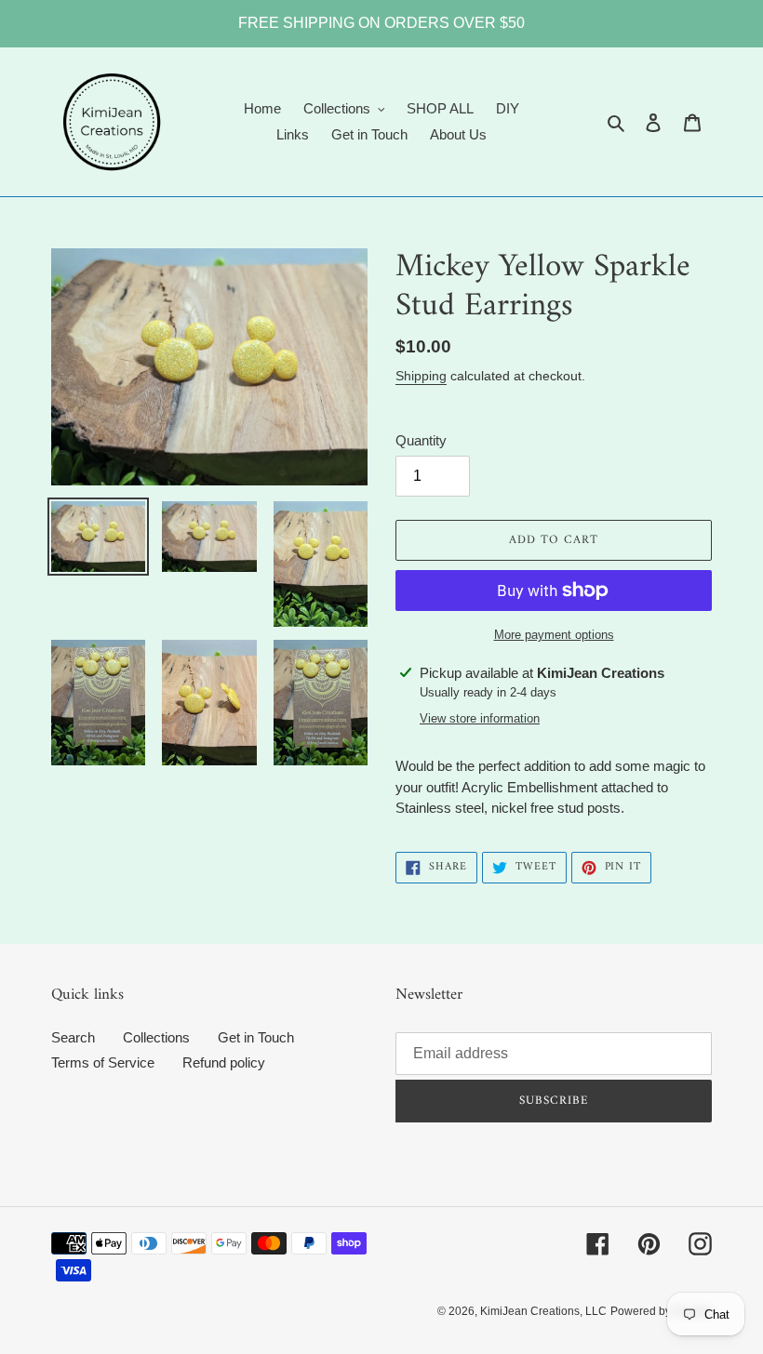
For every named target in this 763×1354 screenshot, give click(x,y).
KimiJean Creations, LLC (543, 1311)
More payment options (554, 635)
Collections (156, 1037)
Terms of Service (102, 1062)
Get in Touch (256, 1037)
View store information (480, 718)
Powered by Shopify (661, 1311)
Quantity (421, 440)
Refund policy (223, 1062)
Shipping (421, 375)
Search (73, 1037)
